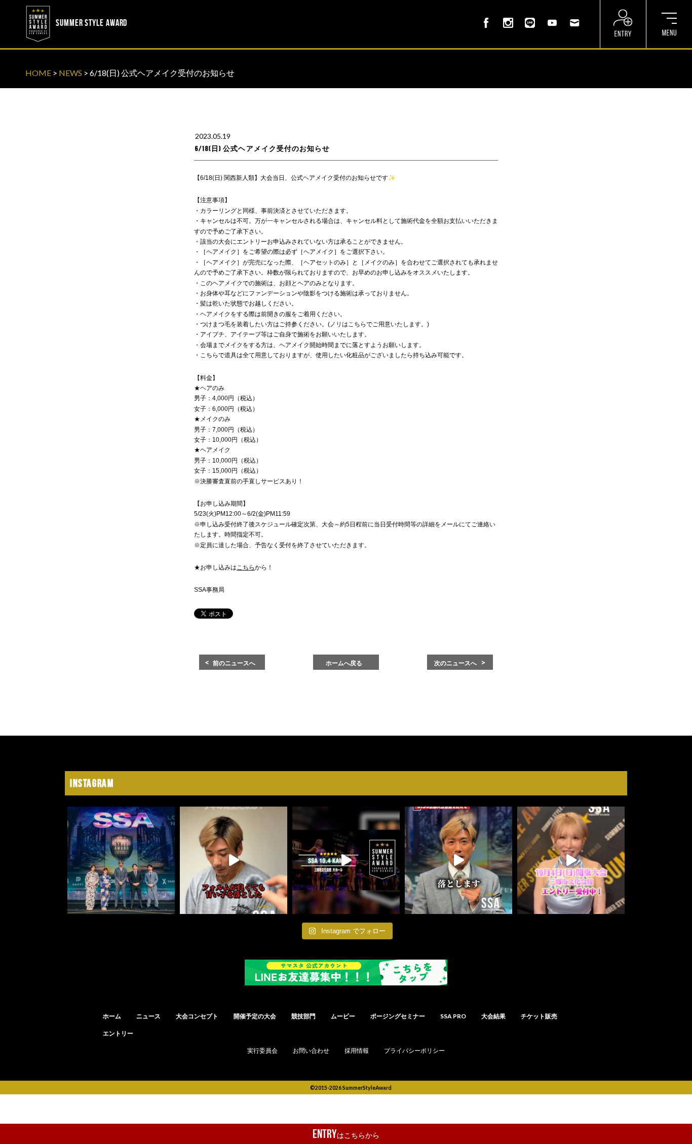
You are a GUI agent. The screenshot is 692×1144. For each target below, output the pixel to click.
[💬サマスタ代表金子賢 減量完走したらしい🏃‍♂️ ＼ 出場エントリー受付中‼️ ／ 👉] (233, 860)
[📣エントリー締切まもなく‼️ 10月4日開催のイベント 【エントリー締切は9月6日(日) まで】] (346, 860)
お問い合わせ (311, 1050)
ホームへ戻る (344, 663)
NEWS (70, 73)
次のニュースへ (455, 663)
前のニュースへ (234, 663)
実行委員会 (262, 1050)
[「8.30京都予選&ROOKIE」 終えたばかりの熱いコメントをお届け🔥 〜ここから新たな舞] (458, 860)
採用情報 (356, 1050)
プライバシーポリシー (414, 1050)
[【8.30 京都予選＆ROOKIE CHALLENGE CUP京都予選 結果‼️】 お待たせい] (121, 860)
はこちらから (346, 1133)
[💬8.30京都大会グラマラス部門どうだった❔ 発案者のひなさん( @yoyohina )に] (571, 860)
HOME (38, 73)
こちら (246, 567)
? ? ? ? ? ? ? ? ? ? (156, 7)
